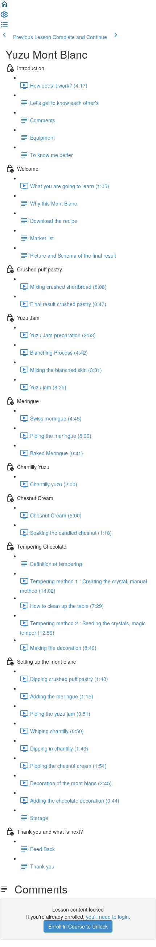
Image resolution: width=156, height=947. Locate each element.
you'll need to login (107, 916)
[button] (4, 6)
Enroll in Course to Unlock (78, 926)
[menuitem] (4, 16)
